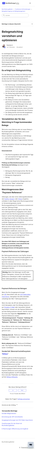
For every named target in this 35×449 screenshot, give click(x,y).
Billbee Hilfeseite (12, 377)
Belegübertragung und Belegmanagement (13, 11)
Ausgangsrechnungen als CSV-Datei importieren (17, 420)
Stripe (20, 199)
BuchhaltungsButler (7, 9)
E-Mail (12, 307)
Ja (12, 390)
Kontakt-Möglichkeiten (9, 413)
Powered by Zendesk (27, 447)
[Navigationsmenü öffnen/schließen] (30, 3)
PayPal (6, 199)
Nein (22, 390)
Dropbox (7, 307)
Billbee (5, 354)
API (5, 294)
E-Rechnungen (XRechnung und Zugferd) (15, 429)
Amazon (12, 199)
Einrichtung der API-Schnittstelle (12, 417)
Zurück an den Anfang (9, 405)
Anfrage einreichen (24, 399)
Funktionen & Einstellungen (22, 9)
